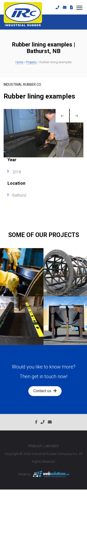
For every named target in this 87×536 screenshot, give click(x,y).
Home (19, 62)
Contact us (43, 391)
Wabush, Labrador (43, 446)
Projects (31, 62)
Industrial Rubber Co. (23, 84)
